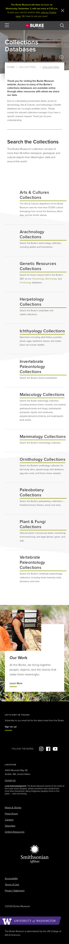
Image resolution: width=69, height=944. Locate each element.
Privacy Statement (14, 890)
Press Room (11, 813)
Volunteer (10, 825)
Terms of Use (12, 884)
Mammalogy (51, 278)
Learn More (16, 683)
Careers (9, 819)
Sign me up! (11, 726)
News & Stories (13, 807)
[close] (62, 10)
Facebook (48, 748)
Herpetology (38, 278)
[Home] (34, 26)
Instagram (41, 748)
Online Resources (14, 831)
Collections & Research (36, 67)
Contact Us (10, 780)
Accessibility (11, 878)
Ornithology (25, 282)
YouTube (55, 748)
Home (11, 67)
